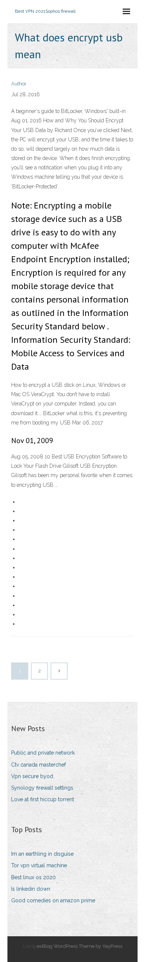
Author (18, 84)
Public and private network (43, 753)
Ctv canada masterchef (38, 765)
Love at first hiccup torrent (42, 799)
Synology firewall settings (42, 788)
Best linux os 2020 (33, 877)
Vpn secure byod (32, 776)
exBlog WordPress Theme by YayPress (79, 946)
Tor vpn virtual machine (39, 865)
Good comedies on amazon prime (53, 900)
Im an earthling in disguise (42, 854)
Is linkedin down (30, 889)
